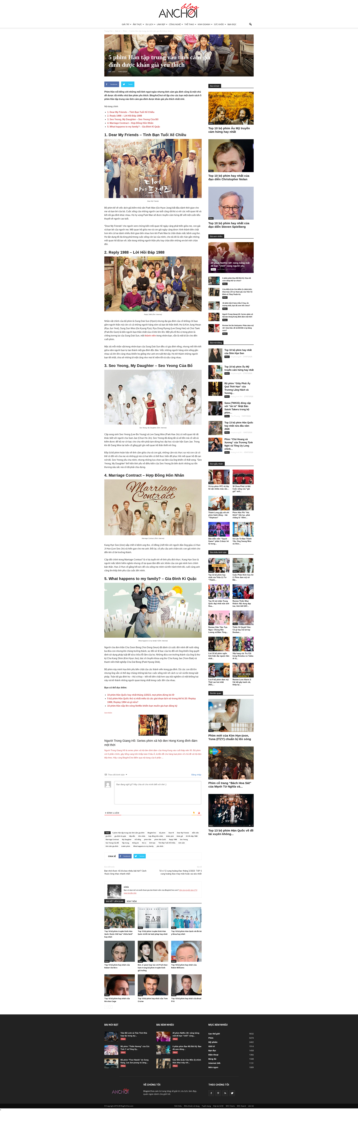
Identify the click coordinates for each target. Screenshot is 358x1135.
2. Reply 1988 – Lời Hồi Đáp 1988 (124, 116)
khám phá (170, 836)
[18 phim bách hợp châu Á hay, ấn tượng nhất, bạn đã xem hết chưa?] (214, 306)
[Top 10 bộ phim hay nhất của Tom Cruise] (153, 984)
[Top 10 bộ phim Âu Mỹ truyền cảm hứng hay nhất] (231, 108)
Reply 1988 (173, 839)
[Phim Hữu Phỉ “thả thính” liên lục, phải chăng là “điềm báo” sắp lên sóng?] (243, 503)
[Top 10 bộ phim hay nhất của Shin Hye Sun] (215, 355)
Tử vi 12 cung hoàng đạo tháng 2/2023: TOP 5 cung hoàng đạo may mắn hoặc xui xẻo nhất (180, 872)
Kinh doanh (204, 24)
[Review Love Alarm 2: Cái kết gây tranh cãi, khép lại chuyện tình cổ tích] (243, 670)
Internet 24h (214, 1063)
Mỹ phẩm (212, 1042)
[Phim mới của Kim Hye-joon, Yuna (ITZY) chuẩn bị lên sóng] (231, 715)
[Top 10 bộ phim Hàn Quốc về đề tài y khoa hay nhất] (186, 917)
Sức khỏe (219, 24)
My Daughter (126, 839)
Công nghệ (175, 24)
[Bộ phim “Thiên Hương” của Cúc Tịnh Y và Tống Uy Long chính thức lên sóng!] (111, 1050)
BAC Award (241, 1106)
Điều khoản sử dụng (192, 1106)
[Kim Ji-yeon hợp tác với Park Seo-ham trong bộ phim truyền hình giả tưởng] (153, 951)
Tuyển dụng (206, 1106)
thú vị (144, 843)
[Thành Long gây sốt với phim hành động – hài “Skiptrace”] (219, 503)
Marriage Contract (112, 839)
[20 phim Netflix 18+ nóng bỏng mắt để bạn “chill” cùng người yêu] (233, 257)
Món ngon (213, 1067)
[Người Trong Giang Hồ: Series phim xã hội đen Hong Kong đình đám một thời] (214, 317)
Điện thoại (213, 1054)
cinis (126, 886)
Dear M (171, 833)
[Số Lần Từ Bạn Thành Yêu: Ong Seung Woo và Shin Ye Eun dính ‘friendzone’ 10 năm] (243, 529)
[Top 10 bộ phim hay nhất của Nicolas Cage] (119, 984)
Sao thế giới (214, 1033)
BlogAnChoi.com (151, 1091)
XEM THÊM (132, 901)
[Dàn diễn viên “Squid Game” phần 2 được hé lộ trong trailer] (219, 529)
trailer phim (125, 846)
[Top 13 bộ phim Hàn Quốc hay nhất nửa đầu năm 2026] (215, 428)
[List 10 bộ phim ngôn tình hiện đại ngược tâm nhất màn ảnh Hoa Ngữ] (219, 644)
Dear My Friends (183, 833)
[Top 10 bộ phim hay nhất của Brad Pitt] (186, 984)
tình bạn (152, 843)
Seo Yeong (184, 839)
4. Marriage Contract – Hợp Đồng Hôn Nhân (130, 123)
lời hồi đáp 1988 (191, 836)
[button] (250, 24)
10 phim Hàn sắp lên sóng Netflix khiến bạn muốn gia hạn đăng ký (142, 706)
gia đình (108, 836)
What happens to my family (143, 846)
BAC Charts (230, 1106)
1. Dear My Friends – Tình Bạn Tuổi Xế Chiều (130, 112)
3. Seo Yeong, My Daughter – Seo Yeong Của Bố (132, 119)
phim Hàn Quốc (160, 839)
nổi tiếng (138, 839)
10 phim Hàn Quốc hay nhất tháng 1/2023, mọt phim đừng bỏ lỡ (140, 695)
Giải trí (125, 24)
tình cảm (181, 843)
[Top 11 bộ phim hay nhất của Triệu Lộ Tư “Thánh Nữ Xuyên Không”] (219, 565)
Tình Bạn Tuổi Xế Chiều (166, 843)
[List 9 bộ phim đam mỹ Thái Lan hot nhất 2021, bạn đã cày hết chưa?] (219, 670)
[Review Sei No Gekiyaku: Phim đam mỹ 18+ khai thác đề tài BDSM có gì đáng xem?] (214, 328)
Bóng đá (212, 1059)
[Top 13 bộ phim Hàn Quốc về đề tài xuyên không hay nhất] (231, 810)
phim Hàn (147, 839)
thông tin (135, 843)
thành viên (150, 335)
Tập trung (125, 843)
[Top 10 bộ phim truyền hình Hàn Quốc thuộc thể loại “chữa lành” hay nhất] (119, 917)
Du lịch (149, 24)
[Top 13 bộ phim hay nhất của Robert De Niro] (119, 951)
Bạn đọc (232, 24)
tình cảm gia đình (112, 846)
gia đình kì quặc (120, 836)
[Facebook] (211, 1093)
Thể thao (189, 24)
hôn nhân (141, 836)
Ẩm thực (137, 24)
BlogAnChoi (152, 833)
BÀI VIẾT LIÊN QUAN (114, 901)
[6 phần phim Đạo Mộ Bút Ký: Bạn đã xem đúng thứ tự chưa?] (214, 281)
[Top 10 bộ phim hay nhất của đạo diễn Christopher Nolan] (231, 155)
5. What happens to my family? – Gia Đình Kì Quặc (133, 126)
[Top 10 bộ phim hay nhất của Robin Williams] (186, 951)
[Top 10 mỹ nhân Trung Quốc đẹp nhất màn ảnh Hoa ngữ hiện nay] (219, 591)
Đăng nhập (196, 775)
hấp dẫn (132, 836)
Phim (118, 51)
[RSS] (225, 1093)
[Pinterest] (218, 1093)
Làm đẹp (161, 24)
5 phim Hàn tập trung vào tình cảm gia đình (128, 833)
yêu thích (160, 846)
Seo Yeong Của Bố (112, 843)
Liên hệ (251, 1106)
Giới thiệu (178, 1106)
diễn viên (195, 833)
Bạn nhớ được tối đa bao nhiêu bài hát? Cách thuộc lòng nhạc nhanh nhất (125, 872)
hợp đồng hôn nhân (155, 836)
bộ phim (162, 833)
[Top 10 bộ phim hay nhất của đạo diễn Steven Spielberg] (231, 203)
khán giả (180, 836)
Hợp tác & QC (218, 1106)
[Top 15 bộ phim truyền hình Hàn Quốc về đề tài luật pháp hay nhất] (153, 917)
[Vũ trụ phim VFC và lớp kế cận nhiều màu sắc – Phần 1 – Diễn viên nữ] (219, 477)
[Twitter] (232, 1093)
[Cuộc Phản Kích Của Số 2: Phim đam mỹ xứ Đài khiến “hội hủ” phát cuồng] (243, 565)
